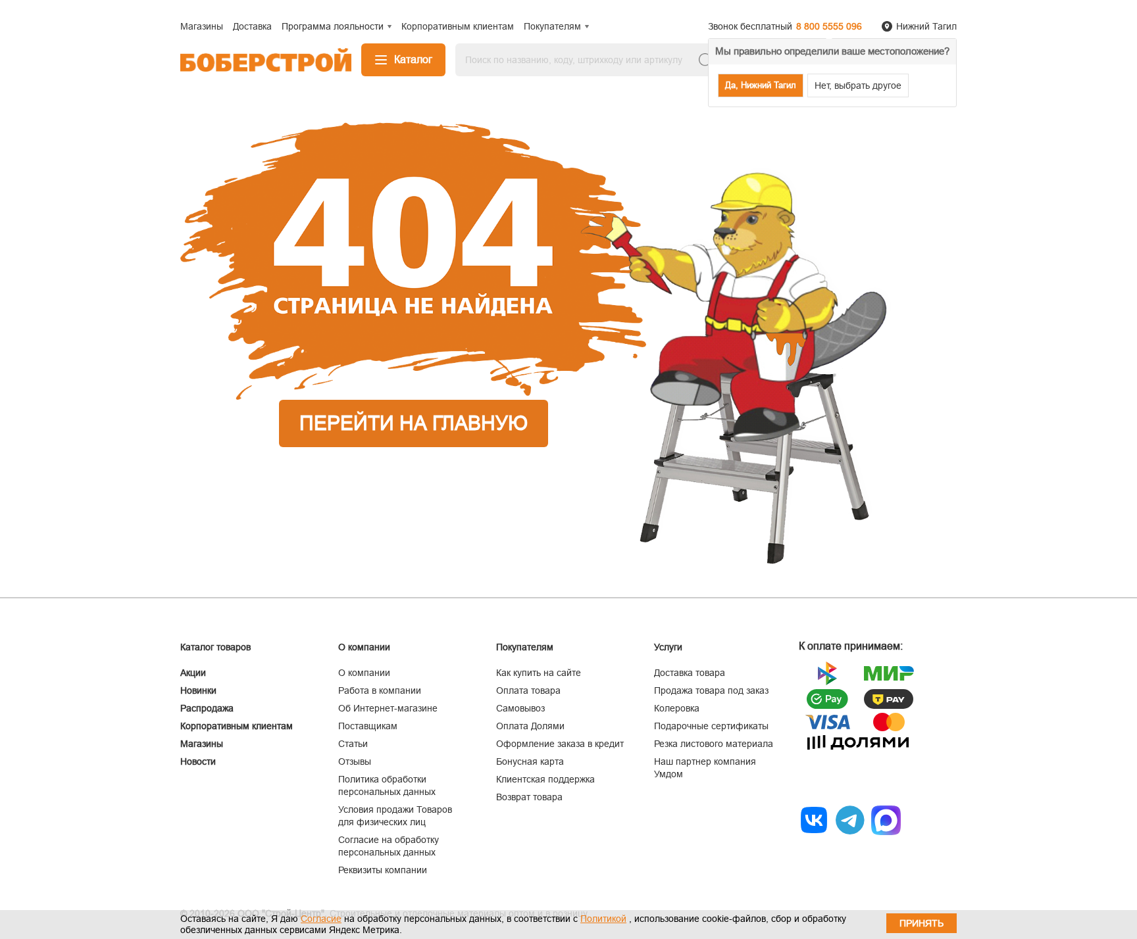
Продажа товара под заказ (711, 690)
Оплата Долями (530, 726)
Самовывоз (520, 708)
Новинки (198, 690)
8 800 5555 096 (829, 26)
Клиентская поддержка (545, 779)
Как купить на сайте (538, 672)
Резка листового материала (713, 743)
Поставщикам (367, 726)
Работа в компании (379, 690)
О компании (364, 672)
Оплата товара (528, 690)
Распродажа (207, 708)
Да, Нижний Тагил (760, 85)
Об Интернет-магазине (388, 708)
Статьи (353, 743)
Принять (921, 923)
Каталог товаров (215, 647)
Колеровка (676, 708)
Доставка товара (689, 672)
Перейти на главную (413, 423)
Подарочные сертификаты (711, 726)
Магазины (201, 743)
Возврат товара (529, 797)
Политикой (603, 918)
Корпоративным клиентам (236, 726)
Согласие (321, 918)
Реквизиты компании (382, 870)
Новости (198, 761)
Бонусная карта (530, 761)
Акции (193, 672)
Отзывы (354, 761)
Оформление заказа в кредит (560, 743)
